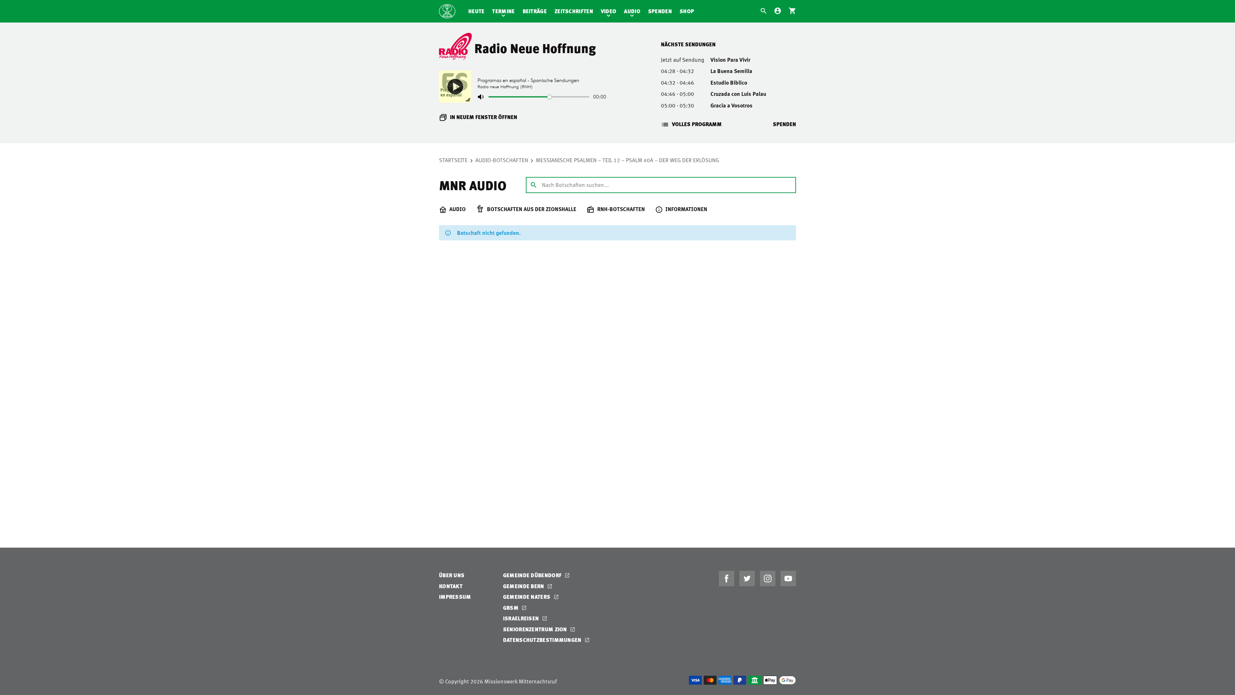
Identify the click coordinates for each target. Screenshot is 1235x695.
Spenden (660, 11)
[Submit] (533, 184)
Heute (476, 11)
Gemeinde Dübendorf (533, 575)
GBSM (511, 608)
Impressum (455, 597)
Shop (687, 11)
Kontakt (450, 586)
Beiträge (535, 11)
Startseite (453, 160)
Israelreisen (521, 618)
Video (609, 11)
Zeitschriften (573, 11)
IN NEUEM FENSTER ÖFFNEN (483, 117)
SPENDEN (784, 124)
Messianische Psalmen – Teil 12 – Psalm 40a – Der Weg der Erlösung (627, 160)
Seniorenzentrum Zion (535, 629)
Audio (632, 11)
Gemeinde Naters (527, 597)
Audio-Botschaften (501, 160)
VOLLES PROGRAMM (697, 124)
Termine (503, 11)
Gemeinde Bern (524, 586)
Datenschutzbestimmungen (543, 640)
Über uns (451, 575)
